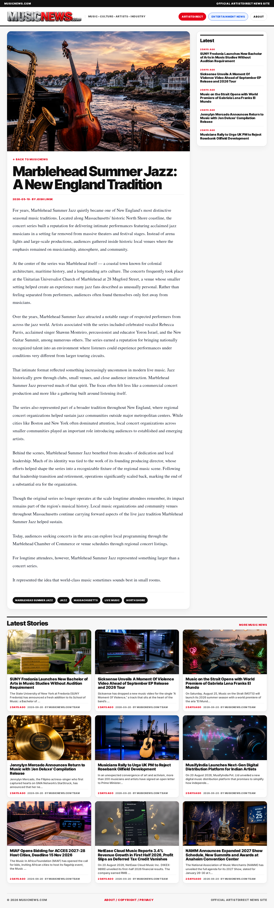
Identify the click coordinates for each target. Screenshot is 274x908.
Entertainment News (228, 16)
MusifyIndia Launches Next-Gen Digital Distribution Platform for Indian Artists (222, 767)
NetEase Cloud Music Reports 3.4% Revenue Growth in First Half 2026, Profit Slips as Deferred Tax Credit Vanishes (135, 854)
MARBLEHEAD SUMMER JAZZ (34, 600)
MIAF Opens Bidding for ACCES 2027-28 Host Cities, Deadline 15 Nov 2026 (47, 852)
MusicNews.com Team (64, 707)
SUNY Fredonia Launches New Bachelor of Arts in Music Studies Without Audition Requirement (49, 683)
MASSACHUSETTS (86, 600)
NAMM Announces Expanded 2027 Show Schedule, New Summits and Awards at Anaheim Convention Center (224, 854)
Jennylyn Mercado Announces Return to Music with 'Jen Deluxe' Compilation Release (47, 769)
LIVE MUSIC (112, 600)
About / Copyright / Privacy (129, 900)
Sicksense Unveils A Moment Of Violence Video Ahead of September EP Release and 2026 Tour (136, 683)
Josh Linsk (44, 199)
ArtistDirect (192, 16)
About (258, 16)
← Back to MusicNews (30, 159)
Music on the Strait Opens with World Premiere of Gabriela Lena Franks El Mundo (220, 683)
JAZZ (63, 600)
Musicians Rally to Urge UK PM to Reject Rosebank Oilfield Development (134, 767)
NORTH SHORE (135, 600)
